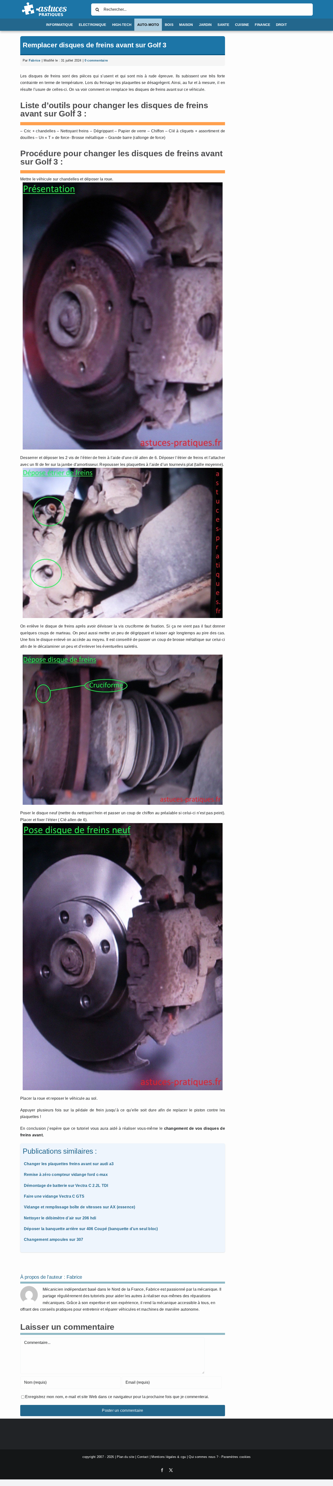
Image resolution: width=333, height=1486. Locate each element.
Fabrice (34, 60)
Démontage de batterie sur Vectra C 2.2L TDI (66, 1185)
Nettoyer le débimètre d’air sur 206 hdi (60, 1218)
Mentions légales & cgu (168, 1457)
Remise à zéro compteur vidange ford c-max (66, 1174)
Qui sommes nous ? (203, 1457)
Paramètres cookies (236, 1457)
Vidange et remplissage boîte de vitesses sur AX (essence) (79, 1207)
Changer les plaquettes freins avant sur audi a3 (69, 1164)
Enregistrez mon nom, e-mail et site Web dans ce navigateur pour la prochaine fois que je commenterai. (117, 1397)
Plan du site (125, 1457)
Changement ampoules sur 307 (53, 1239)
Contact (143, 1457)
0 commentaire (96, 60)
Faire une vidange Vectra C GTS (54, 1196)
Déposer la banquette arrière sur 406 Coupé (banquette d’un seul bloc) (91, 1229)
